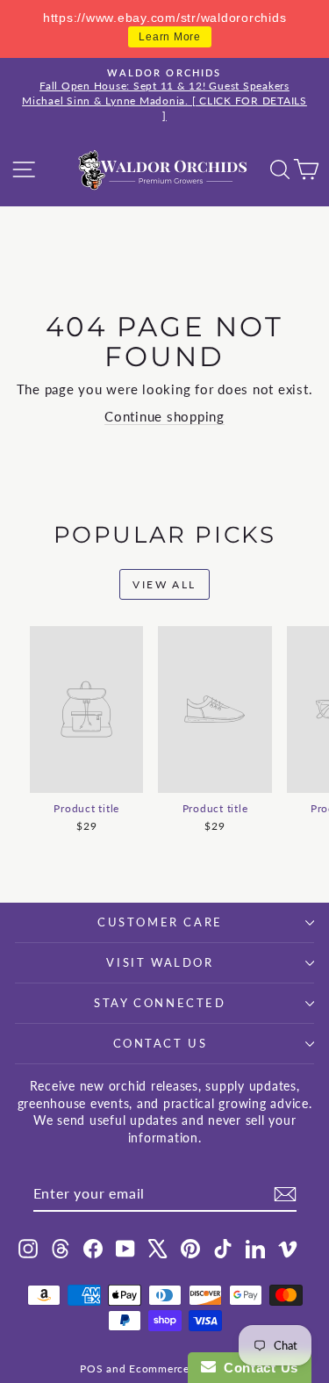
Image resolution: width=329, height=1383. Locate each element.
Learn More (170, 37)
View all (164, 584)
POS (91, 1368)
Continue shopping (164, 416)
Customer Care (160, 922)
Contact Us (160, 1043)
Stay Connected (159, 1003)
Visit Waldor (159, 962)
